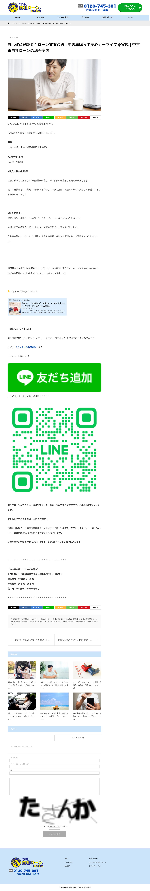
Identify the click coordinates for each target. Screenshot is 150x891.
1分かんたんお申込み (130, 7)
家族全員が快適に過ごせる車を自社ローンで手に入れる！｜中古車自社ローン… (22, 685)
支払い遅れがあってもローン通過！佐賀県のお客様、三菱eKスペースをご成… (87, 685)
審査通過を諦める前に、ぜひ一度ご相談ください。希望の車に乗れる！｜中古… (87, 716)
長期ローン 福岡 (85, 621)
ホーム (18, 17)
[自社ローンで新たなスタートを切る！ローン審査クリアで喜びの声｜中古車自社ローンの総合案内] (54, 670)
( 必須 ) (13, 757)
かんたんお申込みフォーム (97, 862)
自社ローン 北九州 (43, 621)
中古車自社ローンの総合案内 (80, 887)
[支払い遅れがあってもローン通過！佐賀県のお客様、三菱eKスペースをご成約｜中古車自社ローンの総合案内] (87, 670)
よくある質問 (62, 17)
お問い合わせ (107, 17)
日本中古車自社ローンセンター (28, 619)
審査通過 (17, 621)
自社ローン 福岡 (73, 621)
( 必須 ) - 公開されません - (19, 764)
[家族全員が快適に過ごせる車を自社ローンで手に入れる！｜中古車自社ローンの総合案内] (22, 670)
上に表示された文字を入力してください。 (54, 826)
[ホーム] (8, 21)
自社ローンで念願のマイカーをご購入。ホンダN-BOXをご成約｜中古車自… (21, 716)
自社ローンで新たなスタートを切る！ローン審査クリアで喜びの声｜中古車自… (54, 685)
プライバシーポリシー (96, 866)
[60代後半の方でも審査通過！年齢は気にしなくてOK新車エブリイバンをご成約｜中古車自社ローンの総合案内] (54, 701)
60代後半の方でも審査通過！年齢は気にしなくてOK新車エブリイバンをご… (54, 716)
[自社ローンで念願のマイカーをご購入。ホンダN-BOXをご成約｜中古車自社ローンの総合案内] (22, 701)
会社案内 (85, 17)
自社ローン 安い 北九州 (58, 621)
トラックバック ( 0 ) (78, 737)
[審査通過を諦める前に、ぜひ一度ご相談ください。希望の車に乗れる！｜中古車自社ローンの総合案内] (87, 701)
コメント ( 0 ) (31, 737)
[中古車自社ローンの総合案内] (25, 7)
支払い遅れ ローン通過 (28, 621)
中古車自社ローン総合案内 (63, 619)
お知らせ (40, 17)
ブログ (130, 17)
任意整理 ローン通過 (78, 619)
